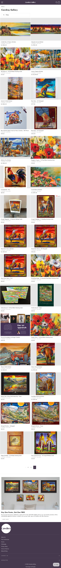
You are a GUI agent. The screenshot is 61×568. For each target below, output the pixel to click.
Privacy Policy (4, 546)
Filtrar (7, 15)
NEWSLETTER (4, 560)
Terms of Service (5, 549)
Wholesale (3, 544)
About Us (3, 537)
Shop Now (6, 519)
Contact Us (4, 555)
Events (2, 542)
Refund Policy (4, 551)
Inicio (2, 6)
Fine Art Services (5, 539)
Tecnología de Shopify (30, 566)
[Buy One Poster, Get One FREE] (30, 493)
